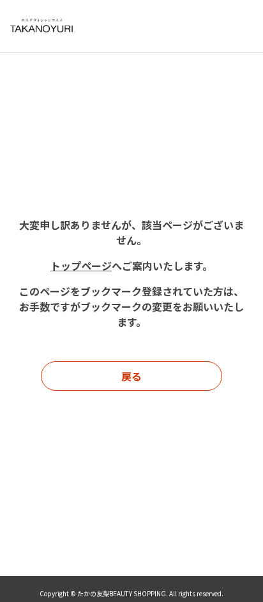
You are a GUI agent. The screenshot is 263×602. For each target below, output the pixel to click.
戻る (131, 376)
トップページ (81, 265)
